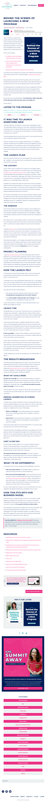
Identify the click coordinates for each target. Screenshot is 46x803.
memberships (23, 731)
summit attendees (23, 742)
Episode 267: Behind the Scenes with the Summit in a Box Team (23, 549)
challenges (23, 711)
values (23, 773)
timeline (23, 770)
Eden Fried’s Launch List (13, 254)
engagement (23, 717)
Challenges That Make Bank (24, 520)
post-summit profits (23, 735)
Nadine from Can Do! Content (18, 368)
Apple (9, 115)
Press (22, 796)
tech (23, 766)
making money (20, 27)
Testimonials (32, 5)
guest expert (23, 721)
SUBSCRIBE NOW (23, 688)
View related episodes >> (34, 591)
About (16, 5)
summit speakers (23, 752)
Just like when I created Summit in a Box (15, 172)
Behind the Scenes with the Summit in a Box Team (20, 69)
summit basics (23, 745)
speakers (23, 738)
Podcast (23, 5)
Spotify (23, 115)
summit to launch (23, 763)
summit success (23, 759)
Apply (41, 5)
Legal (36, 796)
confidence (23, 714)
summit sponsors (23, 756)
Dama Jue (12, 229)
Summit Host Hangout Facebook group (16, 564)
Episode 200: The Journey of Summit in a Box (18, 537)
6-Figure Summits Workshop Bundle (16, 570)
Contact (29, 796)
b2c (23, 704)
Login (42, 796)
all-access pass (23, 700)
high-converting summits (23, 724)
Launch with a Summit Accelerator (17, 478)
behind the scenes (9, 27)
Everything (14, 796)
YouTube (36, 115)
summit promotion (23, 749)
